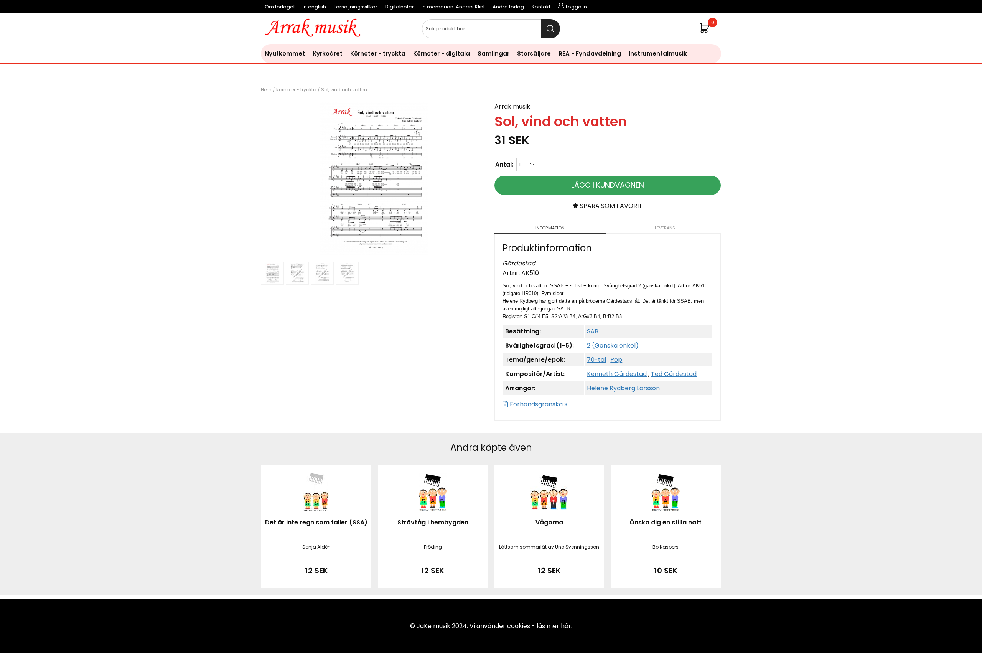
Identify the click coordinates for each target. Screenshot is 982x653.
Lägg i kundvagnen (607, 185)
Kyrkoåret (328, 53)
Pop (616, 359)
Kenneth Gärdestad (617, 373)
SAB (592, 331)
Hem (266, 89)
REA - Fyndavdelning (590, 53)
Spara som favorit (610, 205)
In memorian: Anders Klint (453, 6)
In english (314, 6)
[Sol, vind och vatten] (374, 253)
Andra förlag (508, 6)
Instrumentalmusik (658, 53)
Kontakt (541, 6)
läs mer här (554, 626)
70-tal (596, 359)
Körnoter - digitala (441, 53)
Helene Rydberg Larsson (623, 388)
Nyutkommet (285, 53)
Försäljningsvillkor (355, 6)
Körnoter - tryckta (377, 53)
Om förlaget (280, 6)
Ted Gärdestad (674, 373)
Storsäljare (534, 53)
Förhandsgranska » (538, 404)
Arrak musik (512, 106)
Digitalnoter (399, 6)
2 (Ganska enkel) (613, 345)
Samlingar (493, 53)
